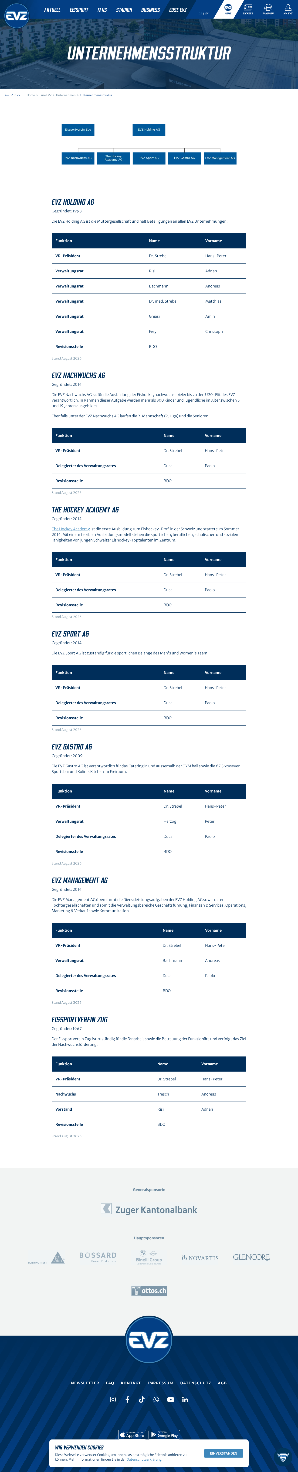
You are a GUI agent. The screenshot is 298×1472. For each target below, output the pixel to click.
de (200, 13)
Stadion (124, 10)
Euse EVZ (177, 10)
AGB (222, 1383)
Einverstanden (223, 1453)
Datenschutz (196, 1383)
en (207, 13)
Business (150, 10)
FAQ (110, 1383)
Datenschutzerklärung (144, 1459)
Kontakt (131, 1383)
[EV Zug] (17, 16)
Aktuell (52, 10)
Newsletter (85, 1383)
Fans (102, 10)
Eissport (79, 10)
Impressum (160, 1383)
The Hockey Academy (71, 529)
